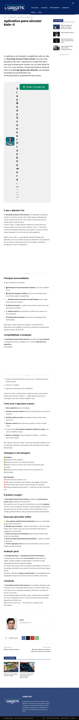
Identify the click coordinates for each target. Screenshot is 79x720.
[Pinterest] (32, 638)
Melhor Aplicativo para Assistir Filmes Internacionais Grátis (67, 48)
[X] (28, 638)
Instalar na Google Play (35, 87)
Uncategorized (12, 17)
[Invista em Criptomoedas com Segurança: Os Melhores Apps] (27, 667)
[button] (73, 3)
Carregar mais (63, 54)
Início (5, 17)
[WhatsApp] (37, 638)
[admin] (11, 623)
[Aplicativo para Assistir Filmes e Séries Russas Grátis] (56, 40)
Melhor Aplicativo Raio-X (11, 649)
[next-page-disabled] (8, 682)
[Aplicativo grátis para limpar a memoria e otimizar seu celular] (56, 27)
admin (21, 620)
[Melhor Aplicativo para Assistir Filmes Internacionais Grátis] (56, 48)
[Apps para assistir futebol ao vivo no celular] (11, 667)
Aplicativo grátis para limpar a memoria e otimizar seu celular (66, 27)
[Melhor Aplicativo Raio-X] (56, 34)
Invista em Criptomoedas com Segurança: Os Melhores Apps (26, 675)
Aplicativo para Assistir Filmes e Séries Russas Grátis (67, 40)
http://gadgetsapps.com (25, 622)
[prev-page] (5, 682)
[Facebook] (24, 638)
